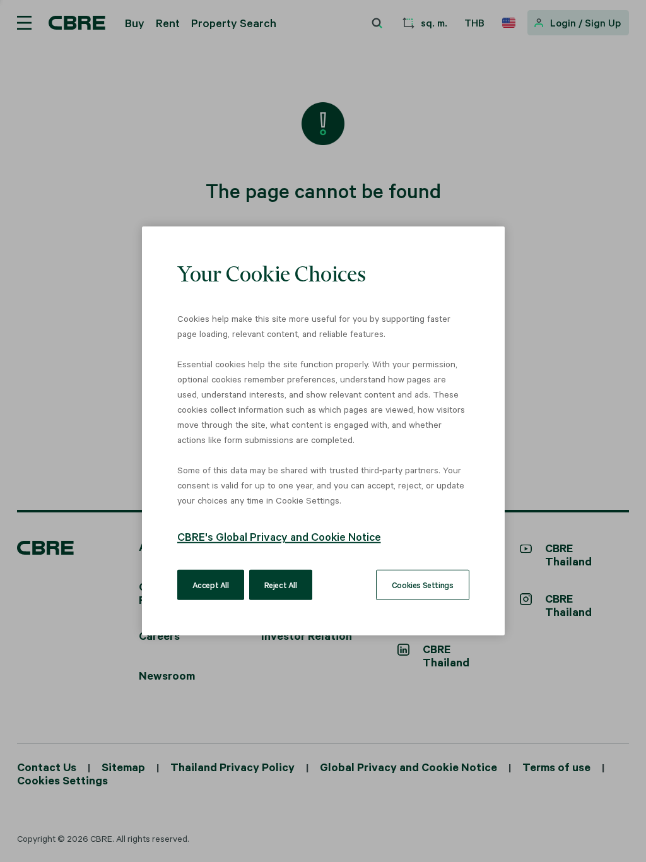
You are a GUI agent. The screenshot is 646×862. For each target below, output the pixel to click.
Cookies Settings (423, 585)
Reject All (280, 585)
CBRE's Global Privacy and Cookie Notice (279, 536)
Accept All (210, 585)
